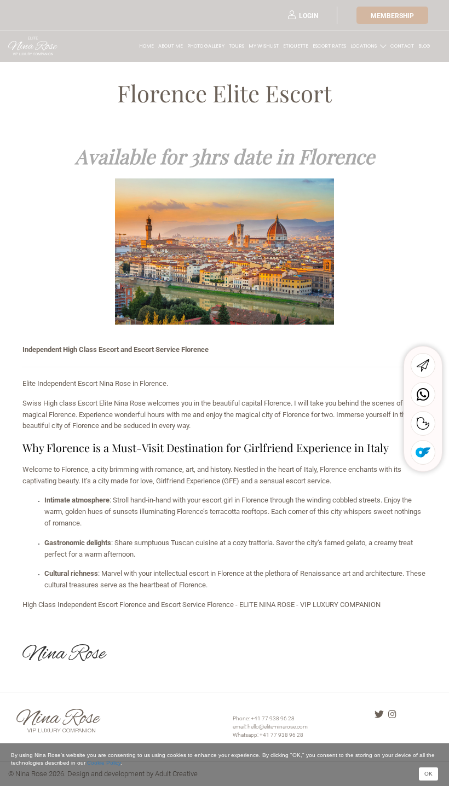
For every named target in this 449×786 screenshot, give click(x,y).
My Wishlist (264, 46)
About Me (170, 46)
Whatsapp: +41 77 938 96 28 (268, 735)
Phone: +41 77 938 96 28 (264, 718)
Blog (424, 46)
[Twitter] (379, 715)
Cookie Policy (103, 763)
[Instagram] (392, 715)
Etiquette (295, 46)
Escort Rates (329, 46)
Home (146, 46)
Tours (236, 46)
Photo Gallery (206, 46)
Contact (402, 46)
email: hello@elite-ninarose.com (270, 727)
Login (308, 16)
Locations (363, 46)
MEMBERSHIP (392, 16)
